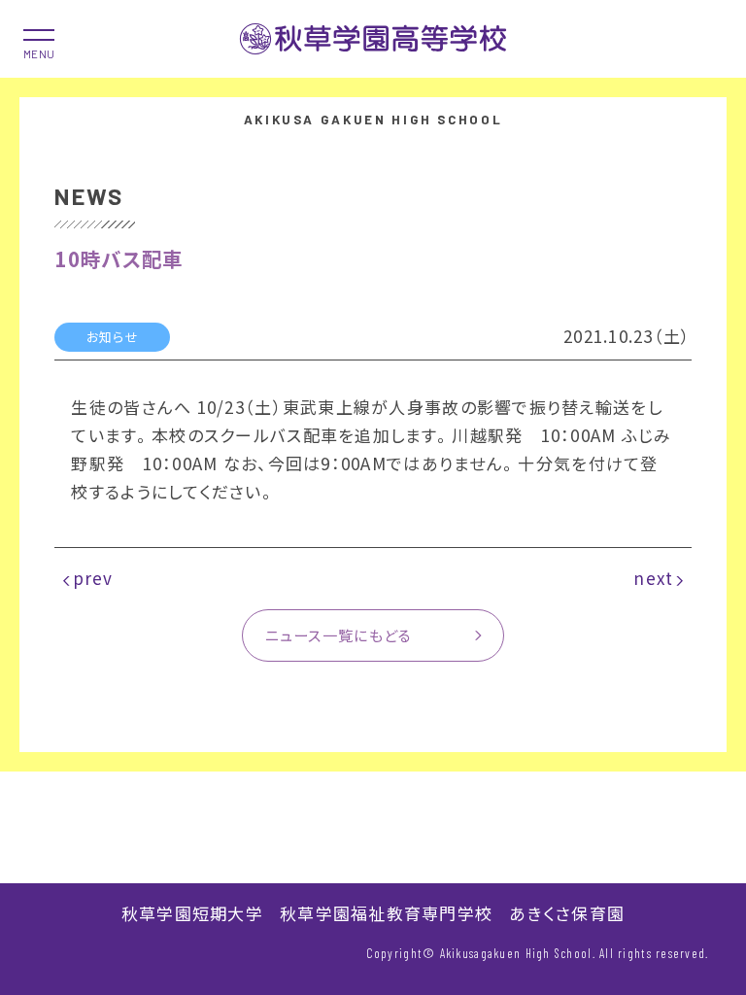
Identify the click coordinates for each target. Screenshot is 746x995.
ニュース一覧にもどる (339, 634)
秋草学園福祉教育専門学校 (386, 913)
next (653, 578)
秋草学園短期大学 (192, 913)
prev (93, 578)
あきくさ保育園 (567, 913)
